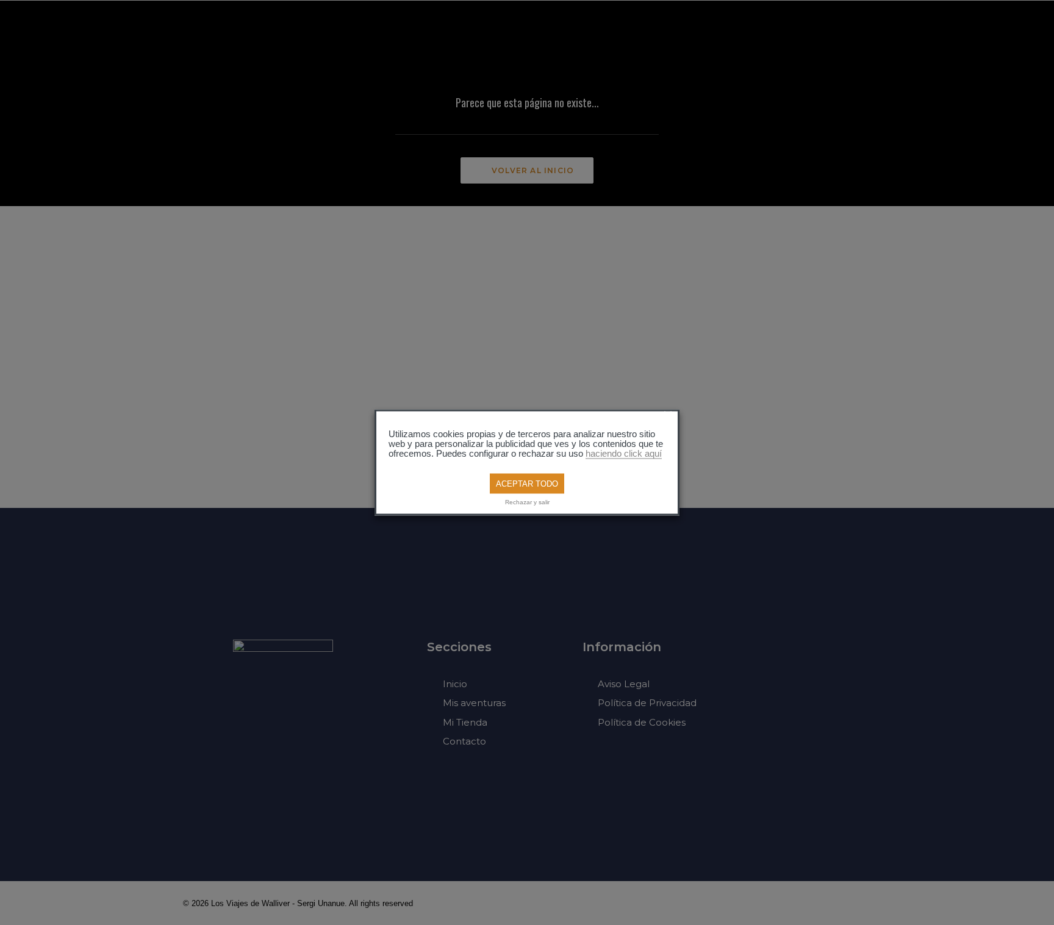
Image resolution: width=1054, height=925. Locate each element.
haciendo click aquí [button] (624, 453)
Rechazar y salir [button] (527, 502)
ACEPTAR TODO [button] (527, 483)
